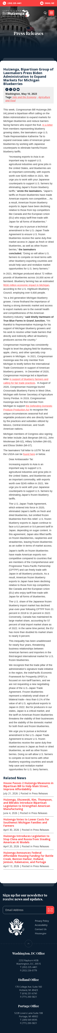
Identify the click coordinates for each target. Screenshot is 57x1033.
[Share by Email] (18, 90)
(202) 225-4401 (29, 967)
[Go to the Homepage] (16, 13)
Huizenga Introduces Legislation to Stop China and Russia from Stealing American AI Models (26, 839)
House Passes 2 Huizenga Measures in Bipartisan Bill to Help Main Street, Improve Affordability (28, 786)
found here (29, 454)
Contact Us (40, 929)
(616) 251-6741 (29, 993)
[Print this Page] (14, 90)
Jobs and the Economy (24, 97)
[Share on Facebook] (6, 90)
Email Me (49, 3)
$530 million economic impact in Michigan (26, 285)
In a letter (47, 125)
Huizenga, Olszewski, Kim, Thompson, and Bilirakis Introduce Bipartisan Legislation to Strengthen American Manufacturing (27, 804)
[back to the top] (28, 943)
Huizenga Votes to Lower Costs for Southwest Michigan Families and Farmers (26, 822)
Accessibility (41, 925)
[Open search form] (45, 12)
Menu (51, 13)
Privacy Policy (42, 920)
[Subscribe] (50, 910)
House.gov (40, 933)
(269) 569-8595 (29, 1019)
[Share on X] (10, 90)
